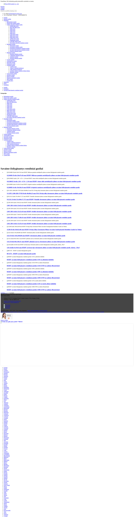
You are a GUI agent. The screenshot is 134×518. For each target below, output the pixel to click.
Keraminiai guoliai (22, 312)
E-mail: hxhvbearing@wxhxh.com (12, 301)
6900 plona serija (14, 37)
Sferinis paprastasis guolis (75, 312)
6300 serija (12, 31)
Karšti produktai (35, 310)
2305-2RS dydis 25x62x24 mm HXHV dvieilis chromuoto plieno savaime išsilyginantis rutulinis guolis (39, 205)
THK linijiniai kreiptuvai (16, 69)
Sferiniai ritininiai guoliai (16, 58)
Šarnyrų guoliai (10, 76)
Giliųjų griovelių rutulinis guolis (14, 24)
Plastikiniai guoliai (14, 40)
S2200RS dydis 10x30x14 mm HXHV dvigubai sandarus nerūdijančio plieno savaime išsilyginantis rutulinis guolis (43, 187)
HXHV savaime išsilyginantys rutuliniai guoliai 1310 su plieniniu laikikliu (30, 259)
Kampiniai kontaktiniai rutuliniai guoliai (19, 48)
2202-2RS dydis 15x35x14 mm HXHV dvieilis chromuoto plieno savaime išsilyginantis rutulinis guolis (39, 223)
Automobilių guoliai (12, 61)
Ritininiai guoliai (11, 52)
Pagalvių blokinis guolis (16, 51)
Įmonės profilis (7, 19)
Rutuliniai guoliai (11, 44)
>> (6, 292)
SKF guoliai (10, 79)
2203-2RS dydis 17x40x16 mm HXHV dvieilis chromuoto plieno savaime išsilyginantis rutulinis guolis (39, 217)
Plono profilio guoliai (12, 312)
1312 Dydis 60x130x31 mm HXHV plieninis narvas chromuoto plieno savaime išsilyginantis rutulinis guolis (41, 241)
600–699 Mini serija (15, 27)
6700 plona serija (14, 34)
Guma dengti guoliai (12, 73)
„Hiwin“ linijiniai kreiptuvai (17, 68)
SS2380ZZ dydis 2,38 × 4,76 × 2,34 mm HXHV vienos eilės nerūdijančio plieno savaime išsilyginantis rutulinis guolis (44, 181)
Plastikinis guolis (32, 312)
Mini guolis (3, 312)
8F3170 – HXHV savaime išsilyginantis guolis (21, 253)
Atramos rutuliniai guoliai (88, 312)
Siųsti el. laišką (4, 320)
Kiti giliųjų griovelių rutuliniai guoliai (19, 43)
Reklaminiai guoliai (11, 22)
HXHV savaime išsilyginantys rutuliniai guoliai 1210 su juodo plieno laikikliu (31, 284)
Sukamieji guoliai (100, 312)
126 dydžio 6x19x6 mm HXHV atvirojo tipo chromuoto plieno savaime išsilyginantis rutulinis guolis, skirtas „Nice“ (43, 247)
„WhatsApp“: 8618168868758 (11, 302)
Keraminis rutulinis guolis (16, 47)
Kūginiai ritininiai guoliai (16, 54)
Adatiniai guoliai (14, 57)
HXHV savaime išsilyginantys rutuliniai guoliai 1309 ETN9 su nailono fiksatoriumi (33, 278)
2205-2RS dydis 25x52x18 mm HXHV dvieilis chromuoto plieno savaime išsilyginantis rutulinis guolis (39, 211)
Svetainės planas (43, 310)
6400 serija (12, 33)
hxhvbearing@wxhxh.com (15, 13)
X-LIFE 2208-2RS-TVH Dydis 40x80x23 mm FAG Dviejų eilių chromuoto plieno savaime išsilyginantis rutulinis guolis (44, 193)
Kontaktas (6, 85)
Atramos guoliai (11, 75)
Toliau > (4, 292)
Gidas (28, 310)
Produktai (6, 20)
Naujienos (6, 82)
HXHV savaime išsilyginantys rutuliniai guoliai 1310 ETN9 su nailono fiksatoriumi (33, 266)
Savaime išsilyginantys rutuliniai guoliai (19, 50)
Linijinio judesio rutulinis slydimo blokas (20, 71)
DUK (5, 83)
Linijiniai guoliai (11, 65)
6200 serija (12, 30)
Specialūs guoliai (11, 62)
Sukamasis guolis (11, 64)
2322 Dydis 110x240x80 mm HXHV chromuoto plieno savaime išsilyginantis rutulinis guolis (36, 235)
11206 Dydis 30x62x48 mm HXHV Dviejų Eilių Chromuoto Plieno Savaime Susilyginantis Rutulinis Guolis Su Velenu (44, 229)
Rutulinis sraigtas (14, 72)
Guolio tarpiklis (10, 59)
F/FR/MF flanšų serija (15, 41)
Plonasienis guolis (14, 45)
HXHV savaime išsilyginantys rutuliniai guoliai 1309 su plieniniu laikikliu (30, 272)
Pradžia (5, 17)
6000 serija (12, 29)
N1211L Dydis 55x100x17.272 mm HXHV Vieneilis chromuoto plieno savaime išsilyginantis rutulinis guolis (41, 199)
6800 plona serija (14, 36)
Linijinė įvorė (13, 66)
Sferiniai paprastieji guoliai (13, 78)
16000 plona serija (14, 38)
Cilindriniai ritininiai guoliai (16, 55)
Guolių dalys (10, 80)
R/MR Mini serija (14, 26)
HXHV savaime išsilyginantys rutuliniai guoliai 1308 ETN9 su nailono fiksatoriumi (33, 290)
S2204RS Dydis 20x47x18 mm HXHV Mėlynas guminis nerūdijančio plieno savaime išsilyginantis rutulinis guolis (43, 175)
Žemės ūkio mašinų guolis (13, 23)
